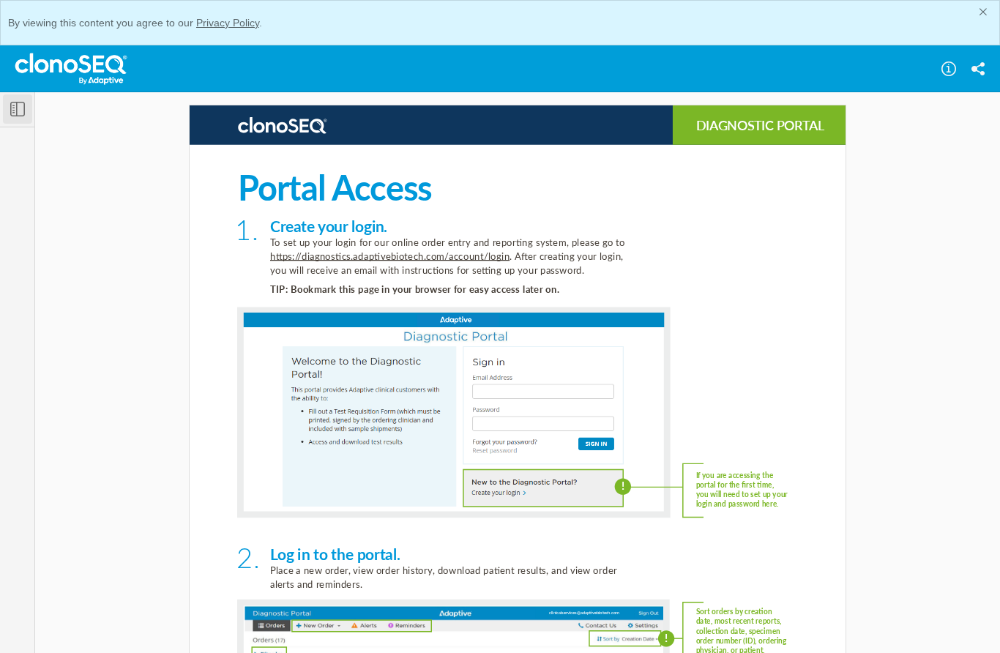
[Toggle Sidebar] (17, 109)
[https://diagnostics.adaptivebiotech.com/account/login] (390, 256)
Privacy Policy (227, 23)
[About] (948, 68)
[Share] (978, 68)
